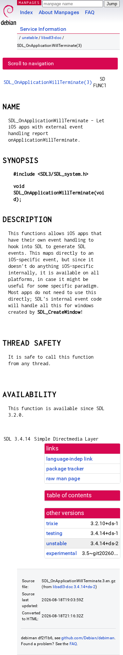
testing (54, 533)
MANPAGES (29, 2)
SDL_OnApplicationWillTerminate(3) (48, 82)
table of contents (69, 495)
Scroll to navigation (31, 63)
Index (26, 12)
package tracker (65, 469)
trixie (52, 523)
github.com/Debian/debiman (87, 638)
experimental (61, 553)
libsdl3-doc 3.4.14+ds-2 (74, 587)
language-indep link (69, 459)
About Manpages (59, 12)
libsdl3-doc (51, 37)
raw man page (63, 478)
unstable (30, 37)
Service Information (43, 29)
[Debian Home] (8, 13)
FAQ (89, 12)
